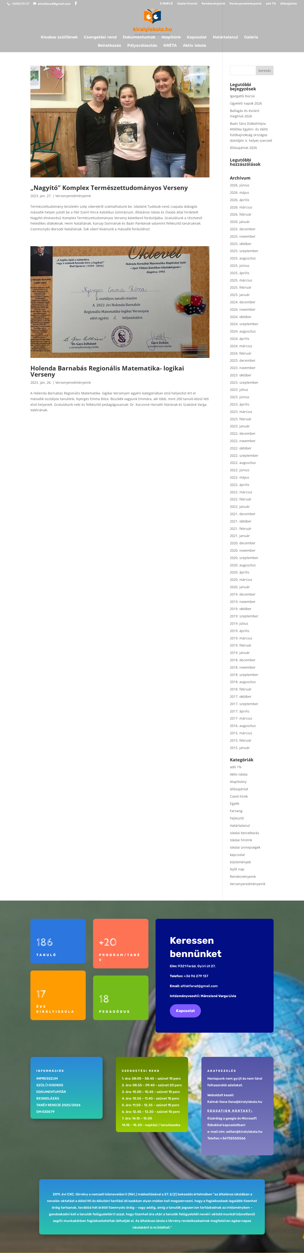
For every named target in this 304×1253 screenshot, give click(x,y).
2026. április (239, 200)
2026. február (241, 214)
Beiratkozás (109, 46)
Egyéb (234, 803)
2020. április (239, 572)
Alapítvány (238, 781)
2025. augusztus (243, 258)
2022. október (241, 448)
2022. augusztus (243, 462)
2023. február (241, 419)
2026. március (241, 207)
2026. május (239, 192)
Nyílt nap (237, 869)
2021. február (241, 528)
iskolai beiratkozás (244, 833)
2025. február (241, 287)
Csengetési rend (100, 37)
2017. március (241, 718)
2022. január (240, 506)
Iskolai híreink (187, 3)
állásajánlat (288, 3)
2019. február (241, 645)
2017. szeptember (244, 704)
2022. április (239, 484)
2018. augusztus (243, 682)
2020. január (240, 587)
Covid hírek (239, 796)
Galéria (251, 37)
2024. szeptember (244, 324)
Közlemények (240, 862)
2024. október (241, 316)
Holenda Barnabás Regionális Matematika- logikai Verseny (107, 371)
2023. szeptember (244, 382)
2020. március (241, 579)
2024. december (243, 302)
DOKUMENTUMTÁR (51, 1092)
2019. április (239, 631)
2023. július (239, 389)
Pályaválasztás (142, 46)
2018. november (243, 667)
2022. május (239, 477)
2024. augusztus (243, 331)
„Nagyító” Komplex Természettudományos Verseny (109, 187)
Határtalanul (225, 37)
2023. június (239, 397)
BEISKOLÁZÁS (47, 1098)
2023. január (240, 426)
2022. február (241, 499)
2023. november (243, 367)
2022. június (239, 470)
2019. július (239, 623)
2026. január (240, 221)
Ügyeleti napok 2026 (246, 103)
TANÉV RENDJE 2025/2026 (58, 1105)
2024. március (241, 346)
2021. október (241, 521)
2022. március (241, 492)
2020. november (243, 550)
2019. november (243, 601)
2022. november (243, 441)
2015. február (241, 740)
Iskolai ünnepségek (245, 847)
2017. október (241, 696)
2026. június (239, 185)
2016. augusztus (243, 725)
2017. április (239, 711)
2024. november (243, 309)
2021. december (243, 514)
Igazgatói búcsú (242, 96)
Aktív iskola (194, 46)
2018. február (241, 689)
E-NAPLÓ (166, 3)
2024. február (241, 353)
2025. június (239, 265)
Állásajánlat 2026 (243, 147)
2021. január (240, 535)
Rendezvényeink (213, 3)
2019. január (240, 652)
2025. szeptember (244, 251)
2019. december (243, 594)
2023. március (241, 411)
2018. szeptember (244, 674)
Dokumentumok (139, 37)
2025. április (239, 273)
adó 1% (271, 3)
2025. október (241, 243)
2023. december (243, 360)
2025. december (243, 229)
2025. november (243, 236)
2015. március (241, 733)
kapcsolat (237, 854)
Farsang (236, 811)
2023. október (241, 375)
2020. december (243, 543)
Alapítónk (171, 37)
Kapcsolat (197, 37)
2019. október (241, 608)
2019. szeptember (244, 616)
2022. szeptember (244, 455)
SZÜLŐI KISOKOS (49, 1085)
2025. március (241, 280)
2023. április (239, 404)
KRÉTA (170, 46)
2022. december (243, 433)
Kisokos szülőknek (59, 37)
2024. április (239, 338)
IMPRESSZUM (47, 1079)
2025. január (240, 294)
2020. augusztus (243, 565)
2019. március (241, 638)
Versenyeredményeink (245, 3)
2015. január (240, 747)
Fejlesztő (237, 818)
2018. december (243, 660)
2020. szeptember (244, 557)
